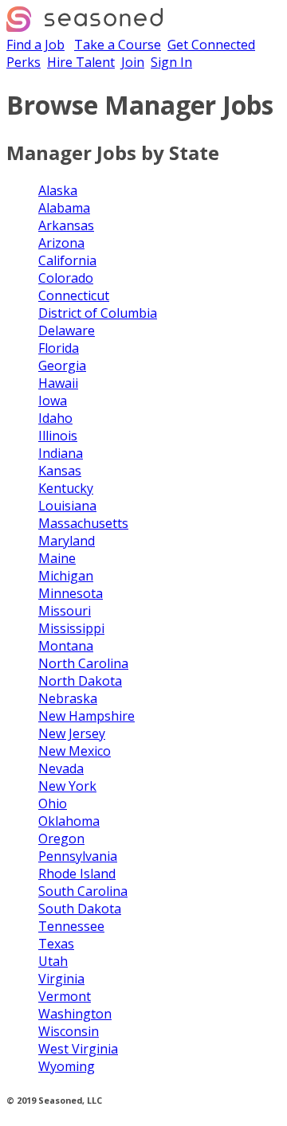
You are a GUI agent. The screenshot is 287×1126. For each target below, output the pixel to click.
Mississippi (71, 628)
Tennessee (71, 926)
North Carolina (83, 663)
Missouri (64, 611)
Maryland (66, 540)
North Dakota (80, 681)
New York (67, 786)
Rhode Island (77, 873)
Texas (56, 943)
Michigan (65, 576)
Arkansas (66, 225)
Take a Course (117, 44)
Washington (75, 1013)
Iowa (52, 400)
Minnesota (70, 593)
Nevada (61, 768)
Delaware (66, 330)
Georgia (62, 365)
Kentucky (65, 488)
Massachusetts (83, 523)
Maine (57, 558)
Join (132, 62)
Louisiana (67, 505)
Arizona (61, 243)
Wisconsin (68, 1031)
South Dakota (79, 908)
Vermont (64, 996)
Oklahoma (69, 821)
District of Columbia (97, 313)
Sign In (171, 62)
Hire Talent (81, 62)
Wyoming (66, 1066)
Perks (23, 62)
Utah (53, 961)
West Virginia (78, 1049)
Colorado (65, 278)
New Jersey (71, 733)
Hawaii (58, 383)
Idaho (55, 418)
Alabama (64, 208)
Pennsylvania (77, 856)
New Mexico (74, 751)
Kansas (59, 470)
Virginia (61, 978)
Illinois (57, 435)
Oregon (61, 838)
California (67, 260)
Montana (65, 646)
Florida (58, 348)
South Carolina (83, 891)
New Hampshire (86, 716)
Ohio (52, 803)
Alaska (57, 190)
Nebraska (67, 698)
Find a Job (35, 44)
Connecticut (73, 295)
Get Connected (211, 44)
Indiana (60, 453)
